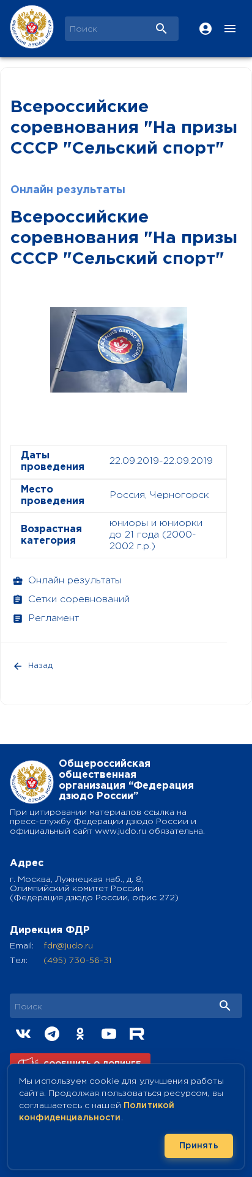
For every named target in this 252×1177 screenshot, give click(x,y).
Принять (198, 1146)
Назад (40, 666)
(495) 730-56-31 (77, 960)
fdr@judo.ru (68, 946)
